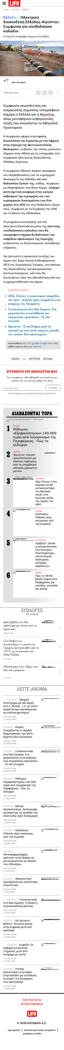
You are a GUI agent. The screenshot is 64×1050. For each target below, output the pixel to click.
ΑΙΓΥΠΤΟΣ (34, 358)
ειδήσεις (37, 346)
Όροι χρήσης (14, 1030)
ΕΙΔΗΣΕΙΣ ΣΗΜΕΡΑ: (18, 290)
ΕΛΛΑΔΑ (47, 358)
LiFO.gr (30, 343)
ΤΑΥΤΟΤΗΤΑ (32, 1000)
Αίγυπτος (47, 114)
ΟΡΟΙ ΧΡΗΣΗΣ (14, 393)
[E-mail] (50, 92)
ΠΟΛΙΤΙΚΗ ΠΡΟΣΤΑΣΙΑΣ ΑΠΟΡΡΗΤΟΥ (40, 393)
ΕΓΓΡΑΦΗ (52, 387)
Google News (46, 343)
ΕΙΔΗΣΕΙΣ (15, 10)
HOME (6, 10)
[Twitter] (60, 72)
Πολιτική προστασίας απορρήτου (40, 1030)
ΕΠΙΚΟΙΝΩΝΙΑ (32, 1004)
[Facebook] (55, 72)
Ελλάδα (25, 10)
